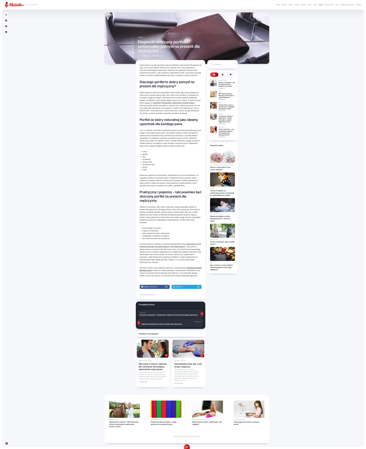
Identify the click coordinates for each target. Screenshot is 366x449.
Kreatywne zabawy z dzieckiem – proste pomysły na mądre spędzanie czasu (226, 119)
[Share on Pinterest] (6, 26)
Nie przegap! (219, 165)
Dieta (315, 5)
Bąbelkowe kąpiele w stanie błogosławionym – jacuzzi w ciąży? (220, 218)
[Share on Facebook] (6, 20)
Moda (291, 5)
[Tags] (231, 74)
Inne (336, 5)
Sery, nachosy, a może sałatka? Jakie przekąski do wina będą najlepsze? (221, 267)
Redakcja (145, 56)
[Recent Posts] (214, 74)
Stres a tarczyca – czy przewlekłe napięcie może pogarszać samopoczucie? (226, 132)
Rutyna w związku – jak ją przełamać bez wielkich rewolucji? (227, 84)
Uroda (297, 5)
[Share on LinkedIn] (6, 32)
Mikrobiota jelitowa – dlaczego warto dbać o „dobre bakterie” (226, 95)
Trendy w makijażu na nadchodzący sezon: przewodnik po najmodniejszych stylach (222, 193)
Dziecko (284, 5)
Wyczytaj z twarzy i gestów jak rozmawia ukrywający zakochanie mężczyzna (153, 367)
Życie (321, 5)
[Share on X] (6, 14)
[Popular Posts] (222, 74)
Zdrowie (303, 5)
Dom (277, 5)
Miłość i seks (329, 5)
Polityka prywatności (347, 5)
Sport (310, 5)
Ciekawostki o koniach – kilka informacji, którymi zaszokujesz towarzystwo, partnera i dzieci (124, 424)
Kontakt (358, 5)
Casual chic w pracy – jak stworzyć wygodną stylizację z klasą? (226, 107)
